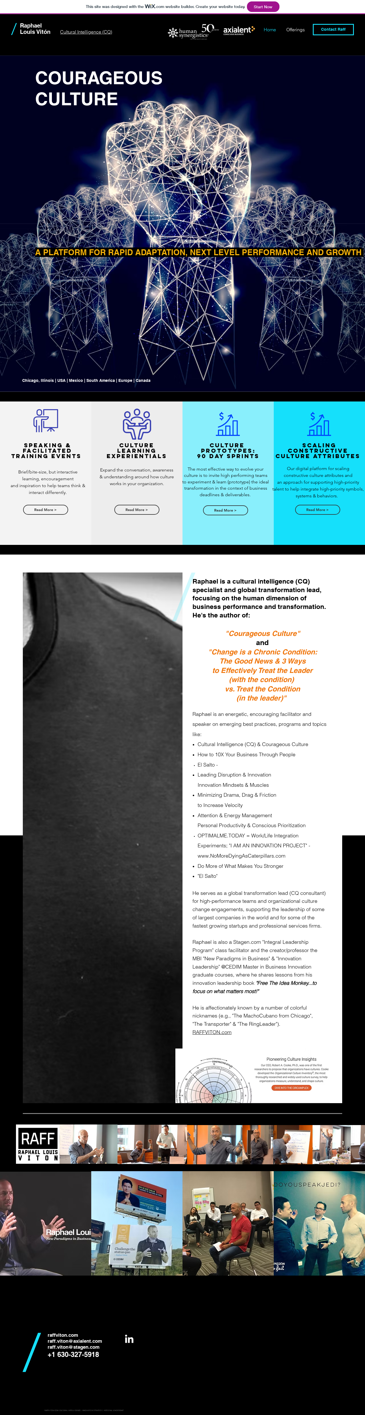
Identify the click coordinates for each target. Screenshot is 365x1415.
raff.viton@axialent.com (75, 1341)
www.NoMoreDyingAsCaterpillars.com (241, 855)
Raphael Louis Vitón (35, 28)
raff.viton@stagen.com (74, 1347)
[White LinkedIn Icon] (129, 1339)
